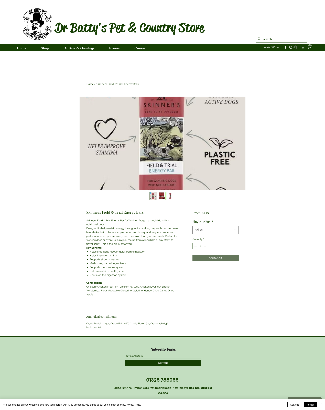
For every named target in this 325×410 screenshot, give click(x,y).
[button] (310, 46)
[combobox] (215, 230)
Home (90, 84)
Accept (310, 404)
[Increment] (205, 246)
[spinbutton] (200, 246)
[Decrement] (195, 246)
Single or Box (202, 222)
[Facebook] (285, 47)
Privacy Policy (133, 404)
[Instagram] (290, 47)
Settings (294, 404)
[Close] (321, 404)
